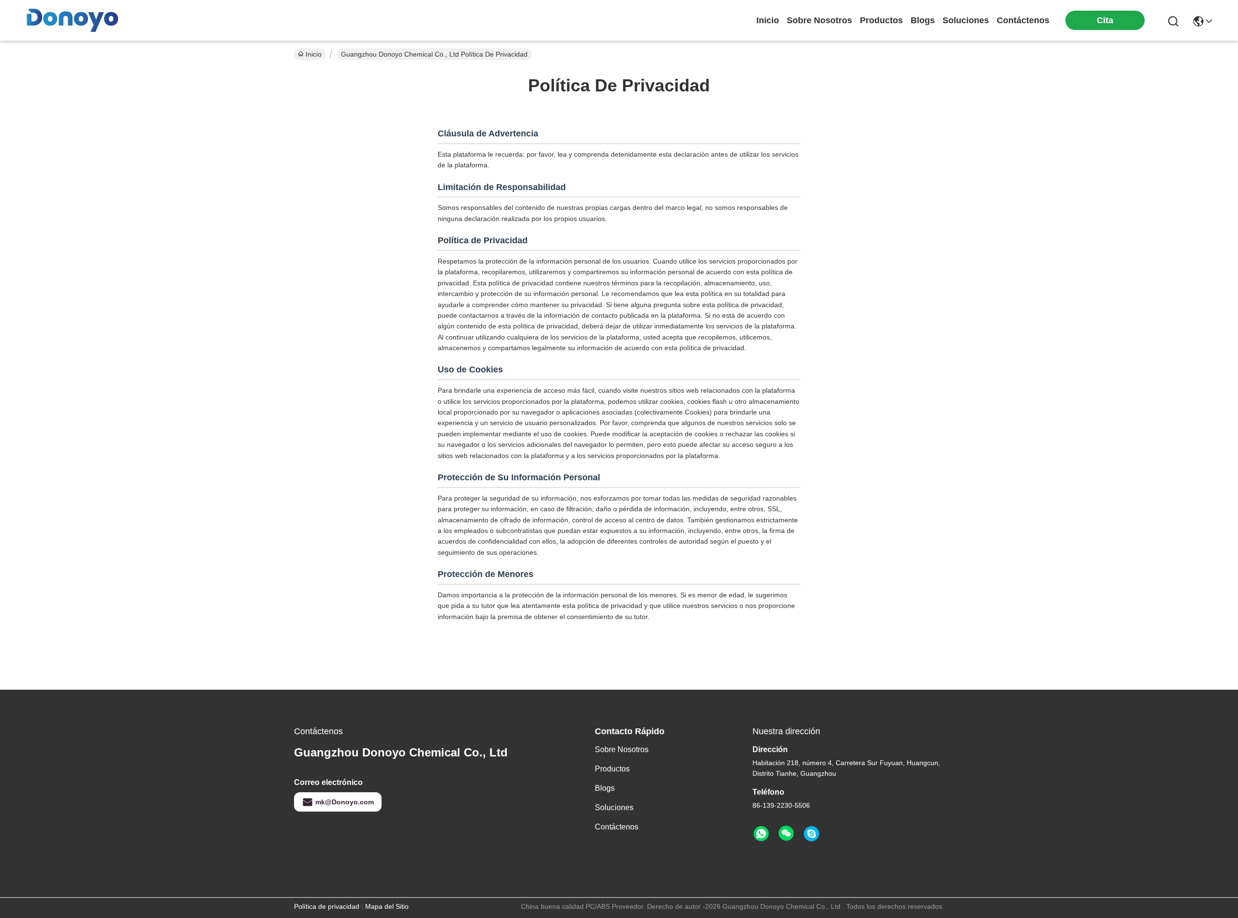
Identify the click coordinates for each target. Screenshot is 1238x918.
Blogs (605, 788)
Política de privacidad (326, 906)
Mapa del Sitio (387, 906)
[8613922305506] (761, 834)
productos (881, 20)
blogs (923, 20)
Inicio (767, 20)
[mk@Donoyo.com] (811, 834)
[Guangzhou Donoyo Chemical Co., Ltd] (72, 20)
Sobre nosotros (621, 749)
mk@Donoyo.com (344, 802)
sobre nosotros (819, 20)
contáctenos (1023, 20)
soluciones (966, 20)
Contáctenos (616, 827)
